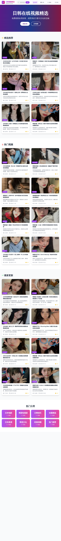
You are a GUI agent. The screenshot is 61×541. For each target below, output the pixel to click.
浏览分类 (25, 24)
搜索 (27, 2)
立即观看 (35, 24)
